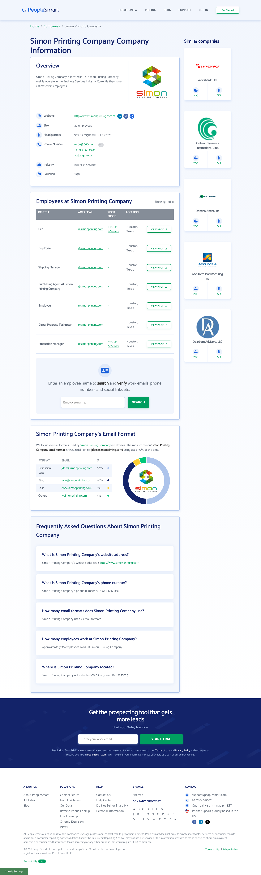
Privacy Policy (182, 750)
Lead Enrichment (71, 800)
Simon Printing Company (95, 445)
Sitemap (138, 795)
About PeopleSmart (36, 795)
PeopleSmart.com (96, 755)
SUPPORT (185, 10)
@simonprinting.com (90, 229)
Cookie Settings (14, 871)
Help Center (104, 800)
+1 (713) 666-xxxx (84, 144)
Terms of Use (162, 750)
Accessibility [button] (30, 861)
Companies (52, 26)
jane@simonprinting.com (77, 480)
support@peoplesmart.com (209, 795)
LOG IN (203, 10)
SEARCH (138, 402)
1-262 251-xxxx (83, 155)
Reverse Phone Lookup (75, 811)
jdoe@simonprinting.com (77, 468)
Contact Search (70, 795)
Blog (26, 805)
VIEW (159, 229)
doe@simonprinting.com (77, 488)
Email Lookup (69, 816)
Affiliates (29, 800)
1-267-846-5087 (202, 800)
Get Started (228, 10)
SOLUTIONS (127, 10)
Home (34, 26)
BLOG (167, 10)
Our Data (66, 805)
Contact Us (103, 795)
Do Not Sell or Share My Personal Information (112, 808)
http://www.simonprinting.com (93, 116)
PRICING (150, 10)
